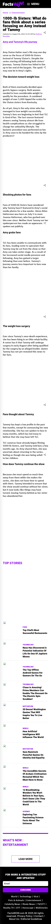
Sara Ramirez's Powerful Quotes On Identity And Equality (33, 755)
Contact (38, 916)
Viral (36, 897)
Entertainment (33, 900)
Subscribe (25, 889)
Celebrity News (12, 904)
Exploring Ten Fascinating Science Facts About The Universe (33, 819)
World (25, 728)
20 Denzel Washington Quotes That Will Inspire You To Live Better (34, 714)
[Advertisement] (25, 165)
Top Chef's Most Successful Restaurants (35, 632)
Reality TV (8, 908)
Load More (26, 859)
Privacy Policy (24, 916)
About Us (14, 919)
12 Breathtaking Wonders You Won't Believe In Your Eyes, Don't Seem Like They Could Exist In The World (34, 797)
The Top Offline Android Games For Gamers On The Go (32, 672)
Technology (28, 645)
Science (26, 811)
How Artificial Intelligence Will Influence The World (33, 734)
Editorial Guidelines (31, 919)
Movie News (29, 904)
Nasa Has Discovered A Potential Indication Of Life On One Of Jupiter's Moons (35, 652)
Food (25, 627)
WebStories (42, 908)
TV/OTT (41, 904)
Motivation (28, 706)
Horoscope (27, 908)
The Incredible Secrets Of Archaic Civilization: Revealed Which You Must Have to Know (35, 775)
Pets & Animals (16, 900)
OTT (18, 908)
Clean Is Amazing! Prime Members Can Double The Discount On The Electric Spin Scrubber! (35, 693)
